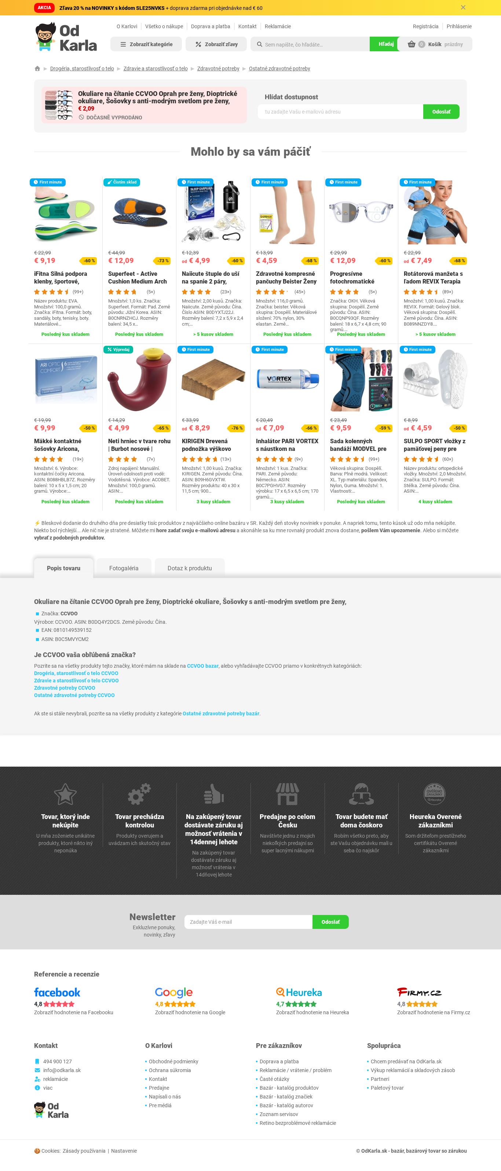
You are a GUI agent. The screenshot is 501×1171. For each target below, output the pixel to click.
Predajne (159, 1088)
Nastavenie (124, 1151)
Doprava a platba (210, 26)
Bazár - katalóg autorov (286, 1105)
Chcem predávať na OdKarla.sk (406, 1061)
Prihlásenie (459, 26)
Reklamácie (278, 26)
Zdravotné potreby (218, 68)
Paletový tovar (387, 1088)
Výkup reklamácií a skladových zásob (413, 1070)
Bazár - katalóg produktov (289, 1088)
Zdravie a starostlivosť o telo (156, 68)
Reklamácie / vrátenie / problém (296, 1070)
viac (47, 1088)
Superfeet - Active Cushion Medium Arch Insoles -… (137, 281)
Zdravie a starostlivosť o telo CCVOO (76, 680)
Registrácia (426, 26)
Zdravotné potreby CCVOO (64, 688)
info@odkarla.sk (62, 1070)
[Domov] (37, 68)
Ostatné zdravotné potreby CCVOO (74, 695)
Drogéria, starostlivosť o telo (82, 68)
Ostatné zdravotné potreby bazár (221, 713)
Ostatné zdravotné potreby (279, 68)
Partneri (380, 1079)
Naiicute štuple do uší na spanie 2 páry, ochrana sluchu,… (210, 281)
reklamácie (55, 1079)
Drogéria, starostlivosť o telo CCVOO (76, 673)
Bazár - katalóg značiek (286, 1097)
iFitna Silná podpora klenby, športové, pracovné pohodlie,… (61, 281)
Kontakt (247, 26)
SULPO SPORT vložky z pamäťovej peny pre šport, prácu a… (434, 449)
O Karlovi (127, 26)
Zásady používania (84, 1151)
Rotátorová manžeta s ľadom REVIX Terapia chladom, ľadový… (433, 281)
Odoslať (441, 112)
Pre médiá (160, 1105)
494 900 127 (57, 1061)
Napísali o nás (165, 1097)
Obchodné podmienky (173, 1061)
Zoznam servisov (279, 1114)
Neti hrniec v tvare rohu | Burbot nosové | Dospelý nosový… (139, 449)
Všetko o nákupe (164, 26)
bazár (397, 1151)
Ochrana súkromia (170, 1070)
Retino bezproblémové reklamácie (298, 1123)
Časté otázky (274, 1079)
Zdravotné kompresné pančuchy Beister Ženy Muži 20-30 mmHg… (286, 281)
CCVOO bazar (203, 666)
